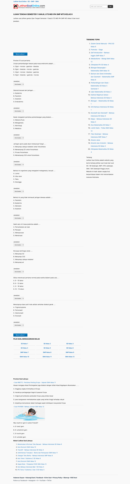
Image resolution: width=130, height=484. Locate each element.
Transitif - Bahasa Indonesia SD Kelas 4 (31, 450)
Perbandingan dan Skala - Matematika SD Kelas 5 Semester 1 (100, 86)
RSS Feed (73, 478)
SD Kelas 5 (47, 348)
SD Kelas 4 (24, 348)
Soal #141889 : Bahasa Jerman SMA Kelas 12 (29, 407)
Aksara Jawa (95, 140)
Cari (110, 6)
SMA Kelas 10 (24, 357)
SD (29, 1)
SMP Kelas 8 (47, 352)
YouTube (42, 480)
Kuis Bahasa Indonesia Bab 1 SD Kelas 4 (31, 467)
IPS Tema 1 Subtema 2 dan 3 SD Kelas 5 (31, 470)
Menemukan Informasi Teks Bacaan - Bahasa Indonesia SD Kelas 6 (40, 444)
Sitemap (66, 478)
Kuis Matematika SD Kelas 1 (100, 125)
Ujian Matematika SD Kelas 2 (101, 92)
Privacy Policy (57, 478)
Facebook (23, 480)
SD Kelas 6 (69, 348)
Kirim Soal (47, 478)
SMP (32, 1)
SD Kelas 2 (47, 343)
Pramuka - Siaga (97, 50)
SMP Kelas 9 (70, 352)
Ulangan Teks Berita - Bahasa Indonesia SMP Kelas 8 (35, 455)
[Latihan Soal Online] (29, 6)
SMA (37, 1)
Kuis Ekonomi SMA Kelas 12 (27, 461)
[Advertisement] (48, 37)
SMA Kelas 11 (47, 357)
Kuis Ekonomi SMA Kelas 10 (27, 447)
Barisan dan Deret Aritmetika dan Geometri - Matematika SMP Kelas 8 (102, 77)
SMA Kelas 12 (69, 357)
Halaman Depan (18, 478)
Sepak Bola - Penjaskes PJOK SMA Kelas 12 (32, 464)
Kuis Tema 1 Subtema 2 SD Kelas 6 (29, 458)
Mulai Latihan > (20, 54)
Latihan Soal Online (19, 1)
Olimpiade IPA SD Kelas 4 (100, 65)
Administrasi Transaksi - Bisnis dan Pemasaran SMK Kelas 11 (38, 453)
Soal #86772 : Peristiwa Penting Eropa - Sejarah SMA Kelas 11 (35, 382)
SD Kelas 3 (69, 343)
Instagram (32, 480)
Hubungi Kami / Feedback (34, 478)
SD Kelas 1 (24, 343)
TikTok (49, 480)
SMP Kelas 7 (24, 352)
